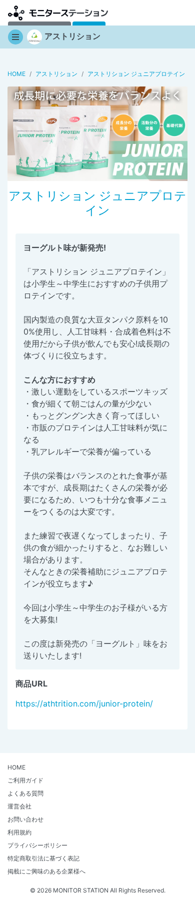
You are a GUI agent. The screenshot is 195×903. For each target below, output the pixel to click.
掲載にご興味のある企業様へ (47, 871)
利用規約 (20, 832)
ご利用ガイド (26, 780)
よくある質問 (26, 793)
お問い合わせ (26, 819)
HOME (17, 767)
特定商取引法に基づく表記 (44, 858)
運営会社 (20, 806)
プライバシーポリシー (38, 845)
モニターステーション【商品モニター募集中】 (58, 13)
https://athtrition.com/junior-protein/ (84, 703)
